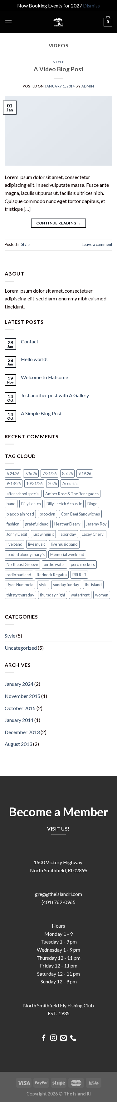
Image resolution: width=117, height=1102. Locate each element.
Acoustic (69, 483)
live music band (64, 544)
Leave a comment (97, 244)
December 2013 (22, 732)
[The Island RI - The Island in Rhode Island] (59, 22)
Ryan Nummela (20, 584)
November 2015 (22, 696)
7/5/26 (31, 473)
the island (93, 584)
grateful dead (37, 523)
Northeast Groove (22, 564)
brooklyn (47, 513)
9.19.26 (84, 473)
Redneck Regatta (52, 574)
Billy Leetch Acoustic (64, 503)
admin (87, 86)
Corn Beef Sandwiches (80, 513)
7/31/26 (49, 473)
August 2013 (18, 744)
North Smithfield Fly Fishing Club (58, 1005)
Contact (29, 341)
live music (36, 544)
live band (14, 544)
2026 (52, 483)
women (101, 594)
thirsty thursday (20, 594)
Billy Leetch (31, 503)
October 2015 (20, 708)
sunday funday (66, 584)
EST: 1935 (59, 1013)
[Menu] (8, 22)
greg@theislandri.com (58, 894)
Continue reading (58, 223)
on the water (54, 564)
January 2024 (19, 684)
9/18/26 (14, 483)
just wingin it (43, 534)
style (43, 584)
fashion (13, 523)
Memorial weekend (67, 554)
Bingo (92, 503)
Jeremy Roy (96, 523)
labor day (68, 534)
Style (58, 62)
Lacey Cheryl (93, 534)
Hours (58, 926)
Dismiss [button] (91, 5)
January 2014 (19, 720)
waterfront (80, 594)
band (11, 503)
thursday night (52, 594)
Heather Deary (67, 523)
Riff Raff (79, 574)
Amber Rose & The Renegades (72, 493)
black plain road (20, 513)
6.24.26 (13, 473)
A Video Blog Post (59, 69)
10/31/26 (34, 483)
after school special (23, 493)
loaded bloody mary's (26, 554)
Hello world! (34, 359)
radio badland (19, 574)
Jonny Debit (17, 534)
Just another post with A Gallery (55, 395)
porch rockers (83, 564)
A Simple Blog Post (41, 413)
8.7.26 (67, 473)
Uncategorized (21, 648)
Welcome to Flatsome (44, 377)
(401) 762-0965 (58, 902)
